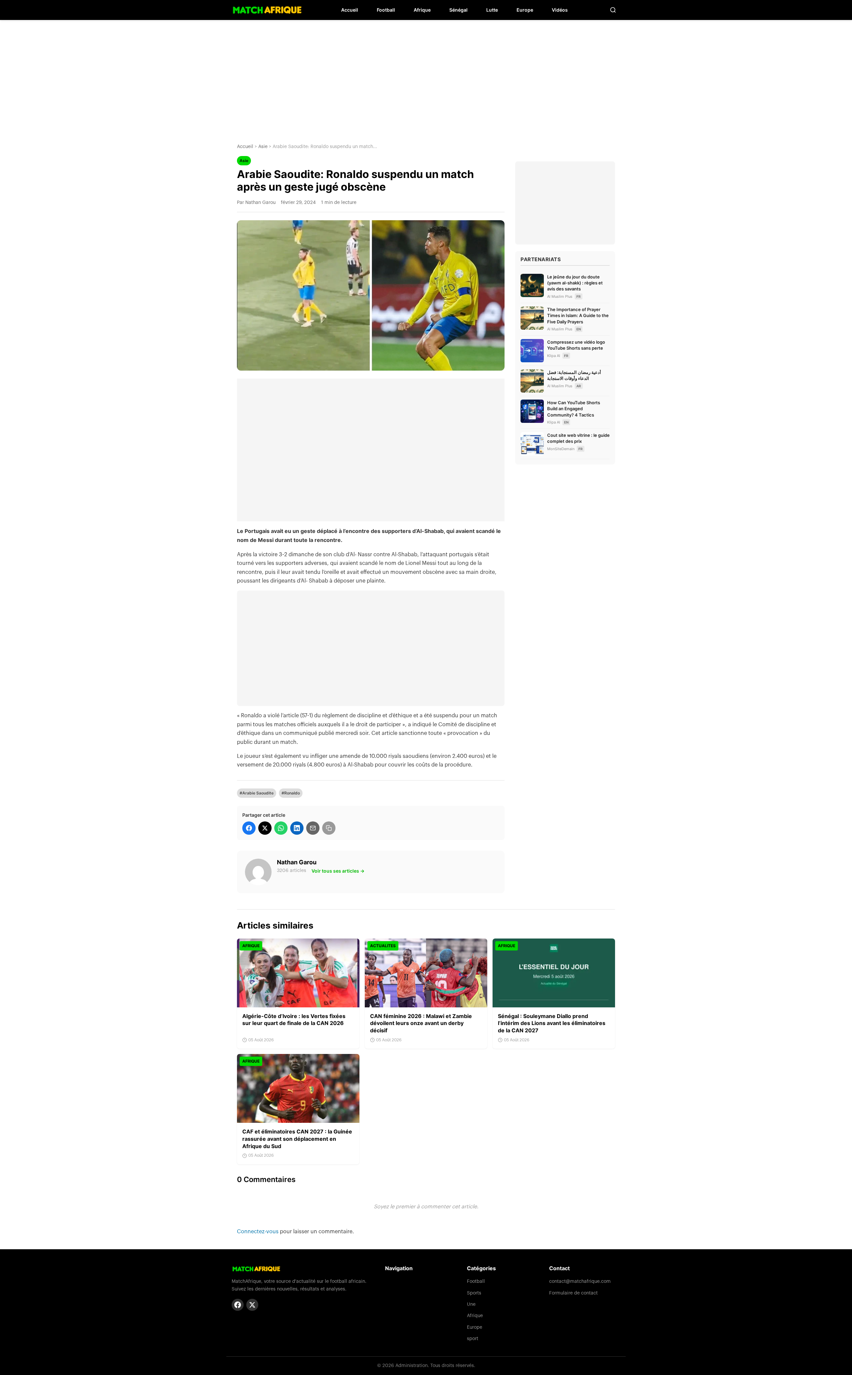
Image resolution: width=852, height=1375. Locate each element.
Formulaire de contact (573, 1293)
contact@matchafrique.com (580, 1281)
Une (471, 1304)
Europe (525, 10)
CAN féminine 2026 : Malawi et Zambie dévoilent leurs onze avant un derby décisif (421, 1023)
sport (472, 1338)
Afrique (422, 10)
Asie (263, 146)
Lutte (492, 10)
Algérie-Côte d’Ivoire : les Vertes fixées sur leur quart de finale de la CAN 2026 (293, 1020)
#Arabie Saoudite (257, 792)
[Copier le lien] (328, 828)
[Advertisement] (426, 76)
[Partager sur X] (265, 828)
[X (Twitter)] (252, 1305)
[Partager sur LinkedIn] (297, 828)
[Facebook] (238, 1305)
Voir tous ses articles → (338, 871)
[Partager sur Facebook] (249, 828)
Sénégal (458, 10)
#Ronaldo (291, 792)
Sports (474, 1293)
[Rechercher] (613, 10)
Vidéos (560, 10)
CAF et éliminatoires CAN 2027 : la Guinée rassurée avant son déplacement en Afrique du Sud (297, 1138)
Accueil (349, 10)
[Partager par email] (313, 828)
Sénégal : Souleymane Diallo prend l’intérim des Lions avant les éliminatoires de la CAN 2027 (551, 1023)
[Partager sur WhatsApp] (281, 828)
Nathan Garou (297, 862)
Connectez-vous (258, 1231)
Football (386, 10)
